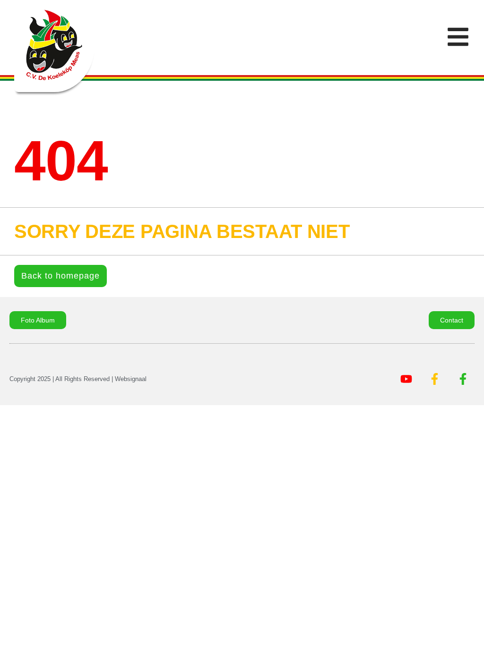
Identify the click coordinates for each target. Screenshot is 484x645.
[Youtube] (406, 379)
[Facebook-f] (434, 379)
